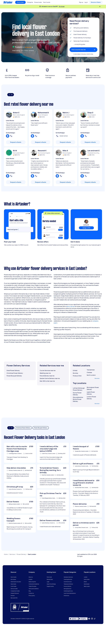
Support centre (50, 586)
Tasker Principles (32, 586)
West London (87, 586)
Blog (30, 591)
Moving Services (67, 588)
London (85, 577)
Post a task (20, 2)
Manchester (86, 584)
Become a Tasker (96, 2)
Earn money (13, 579)
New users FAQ (14, 598)
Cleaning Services (68, 579)
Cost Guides (13, 586)
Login (48, 581)
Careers (30, 579)
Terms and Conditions (34, 588)
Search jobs (13, 584)
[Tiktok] (94, 618)
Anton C (16, 112)
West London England (19, 115)
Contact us (31, 593)
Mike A (65, 150)
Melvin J (66, 112)
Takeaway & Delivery (68, 584)
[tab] (10, 94)
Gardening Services (68, 591)
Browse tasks (50, 579)
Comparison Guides (15, 591)
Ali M (15, 150)
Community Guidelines (34, 584)
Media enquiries (32, 581)
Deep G (90, 112)
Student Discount (15, 593)
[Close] (100, 6)
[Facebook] (89, 619)
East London (87, 579)
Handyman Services (68, 577)
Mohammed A (43, 112)
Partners (13, 595)
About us (31, 577)
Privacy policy (32, 595)
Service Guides (14, 588)
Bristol (85, 581)
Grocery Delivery (67, 586)
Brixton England (67, 153)
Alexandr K (42, 150)
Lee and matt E (93, 150)
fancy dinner (71, 306)
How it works (13, 577)
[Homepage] (8, 2)
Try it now (62, 6)
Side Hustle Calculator (16, 581)
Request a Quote (15, 142)
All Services (66, 595)
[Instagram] (92, 618)
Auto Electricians (68, 581)
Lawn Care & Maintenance (70, 593)
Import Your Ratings (51, 584)
